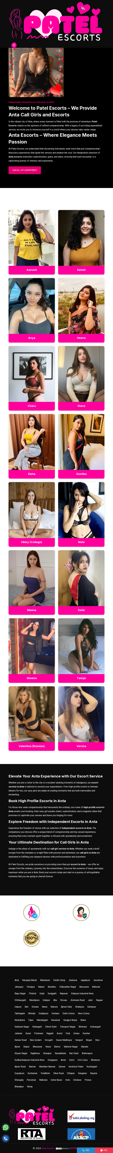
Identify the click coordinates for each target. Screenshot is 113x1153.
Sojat (42, 993)
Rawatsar (55, 1020)
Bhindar (31, 1013)
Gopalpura (19, 1073)
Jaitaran (18, 1033)
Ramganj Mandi (29, 980)
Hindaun (55, 1013)
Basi (97, 1040)
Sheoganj (19, 1080)
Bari (26, 1006)
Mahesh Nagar (71, 1046)
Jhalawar (73, 980)
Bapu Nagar (20, 993)
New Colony (84, 1013)
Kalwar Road (21, 1040)
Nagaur (99, 1000)
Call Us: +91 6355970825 (25, 170)
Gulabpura (43, 1013)
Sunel (28, 1033)
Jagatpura (85, 980)
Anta (17, 980)
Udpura (18, 1006)
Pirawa (88, 1080)
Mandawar (45, 980)
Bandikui (52, 987)
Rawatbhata (60, 1053)
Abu (55, 1000)
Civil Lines (83, 1060)
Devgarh (49, 1040)
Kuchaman (32, 1073)
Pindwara (38, 1033)
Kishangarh (95, 1026)
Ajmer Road (20, 1066)
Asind (59, 1033)
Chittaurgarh (20, 1000)
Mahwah (96, 987)
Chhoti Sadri (51, 1026)
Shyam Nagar (21, 1053)
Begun (89, 1040)
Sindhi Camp (59, 980)
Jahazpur (19, 987)
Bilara (83, 1020)
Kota (67, 1080)
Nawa (44, 1006)
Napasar (64, 993)
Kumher (86, 1033)
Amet (63, 1060)
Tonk (68, 1033)
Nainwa (54, 1006)
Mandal (84, 1046)
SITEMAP (75, 1148)
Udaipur (46, 1000)
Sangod (79, 1040)
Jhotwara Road (77, 1000)
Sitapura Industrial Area (82, 993)
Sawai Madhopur (64, 1040)
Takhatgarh (20, 1013)
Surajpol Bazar (70, 1020)
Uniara (76, 1033)
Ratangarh (37, 1026)
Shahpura (79, 1006)
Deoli (71, 1060)
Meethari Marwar (47, 1066)
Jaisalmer (98, 980)
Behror (57, 1046)
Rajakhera (35, 1053)
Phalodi (32, 993)
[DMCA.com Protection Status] (62, 1148)
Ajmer (17, 1046)
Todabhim (45, 1073)
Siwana (35, 1006)
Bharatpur (19, 1086)
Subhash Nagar (22, 1026)
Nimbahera (20, 1020)
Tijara (30, 1020)
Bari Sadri (74, 1053)
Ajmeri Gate (66, 1006)
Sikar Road (58, 1073)
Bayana (93, 1073)
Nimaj (29, 1086)
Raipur (26, 1046)
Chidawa (77, 1080)
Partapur (31, 987)
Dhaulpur (47, 1053)
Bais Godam (35, 1040)
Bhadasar (95, 1060)
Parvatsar (31, 1080)
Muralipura (34, 1000)
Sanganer (82, 1073)
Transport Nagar (67, 1026)
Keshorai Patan (76, 1066)
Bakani (41, 987)
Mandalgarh (42, 1020)
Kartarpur (91, 1006)
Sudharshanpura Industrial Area (29, 1060)
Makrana (43, 1080)
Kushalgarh (92, 1066)
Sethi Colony (69, 1013)
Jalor (90, 1000)
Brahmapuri (87, 1053)
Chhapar (71, 1073)
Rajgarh (49, 1033)
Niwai (48, 1046)
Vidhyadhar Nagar (67, 987)
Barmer (32, 1066)
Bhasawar (37, 1046)
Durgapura (52, 1060)
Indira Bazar (56, 1080)
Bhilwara (83, 1026)
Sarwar (62, 1066)
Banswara (84, 987)
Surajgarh (52, 993)
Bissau (63, 1000)
